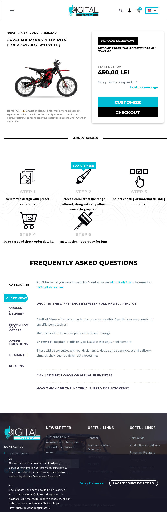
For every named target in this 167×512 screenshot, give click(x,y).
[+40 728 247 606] (6, 454)
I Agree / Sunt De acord (133, 483)
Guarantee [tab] (18, 355)
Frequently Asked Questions (99, 447)
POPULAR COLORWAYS (117, 40)
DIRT (23, 33)
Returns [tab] (16, 366)
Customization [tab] (17, 298)
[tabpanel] (95, 349)
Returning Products (142, 453)
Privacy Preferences (92, 483)
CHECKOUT (127, 112)
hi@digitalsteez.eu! (50, 287)
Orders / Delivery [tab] (16, 310)
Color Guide (137, 438)
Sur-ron (50, 33)
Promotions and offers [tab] (18, 327)
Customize (128, 102)
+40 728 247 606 (120, 282)
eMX (35, 33)
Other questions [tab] (18, 342)
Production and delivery (145, 445)
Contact (93, 438)
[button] (11, 10)
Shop (11, 33)
